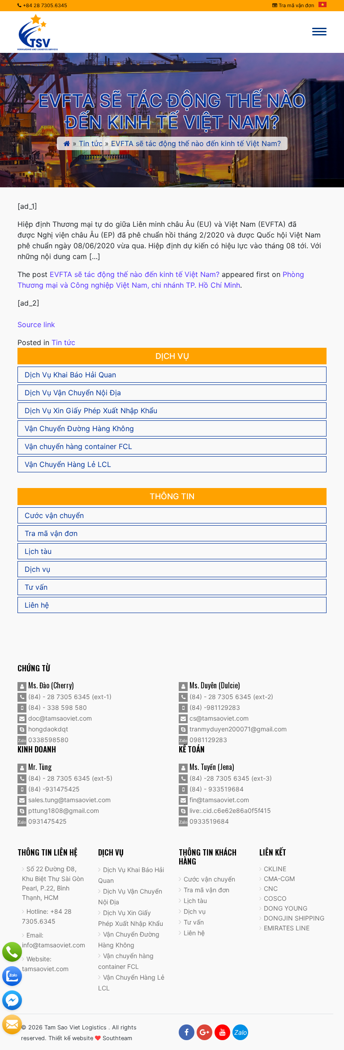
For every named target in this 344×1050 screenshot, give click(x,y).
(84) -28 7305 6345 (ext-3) (230, 778)
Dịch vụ (37, 569)
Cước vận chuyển (54, 515)
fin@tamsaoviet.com (218, 800)
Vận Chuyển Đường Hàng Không (79, 428)
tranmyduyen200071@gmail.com (237, 729)
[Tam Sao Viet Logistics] (37, 31)
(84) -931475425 (53, 789)
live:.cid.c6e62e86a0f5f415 (229, 810)
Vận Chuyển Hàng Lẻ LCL (68, 464)
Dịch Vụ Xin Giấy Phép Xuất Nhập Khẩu (91, 410)
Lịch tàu (38, 551)
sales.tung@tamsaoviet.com (68, 800)
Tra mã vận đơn (295, 5)
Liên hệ (37, 605)
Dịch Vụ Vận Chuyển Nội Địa (73, 392)
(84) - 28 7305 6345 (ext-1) (69, 696)
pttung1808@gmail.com (62, 810)
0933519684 (208, 821)
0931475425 (46, 821)
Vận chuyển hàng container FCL (78, 446)
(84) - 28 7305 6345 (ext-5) (69, 778)
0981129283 (207, 739)
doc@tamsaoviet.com (59, 718)
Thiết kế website (70, 1038)
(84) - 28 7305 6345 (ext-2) (230, 696)
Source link (36, 324)
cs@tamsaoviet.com (218, 718)
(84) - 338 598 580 (56, 707)
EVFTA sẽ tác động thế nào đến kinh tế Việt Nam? (134, 274)
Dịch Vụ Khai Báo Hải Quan (70, 374)
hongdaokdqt (47, 729)
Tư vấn (36, 587)
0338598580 (47, 739)
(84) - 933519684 (216, 789)
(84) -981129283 (214, 707)
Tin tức (91, 143)
